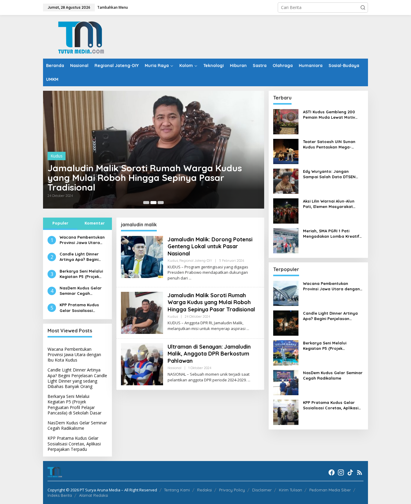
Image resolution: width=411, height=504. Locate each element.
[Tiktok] (350, 472)
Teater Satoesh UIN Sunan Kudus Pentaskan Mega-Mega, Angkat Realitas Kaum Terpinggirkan (332, 144)
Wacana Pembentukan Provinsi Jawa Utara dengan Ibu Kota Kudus (83, 240)
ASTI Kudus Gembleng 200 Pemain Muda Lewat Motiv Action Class (329, 114)
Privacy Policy (232, 489)
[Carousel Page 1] (146, 202)
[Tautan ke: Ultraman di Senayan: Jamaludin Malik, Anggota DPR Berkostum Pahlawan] (142, 364)
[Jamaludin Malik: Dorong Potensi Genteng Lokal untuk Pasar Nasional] (190, 278)
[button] (363, 7)
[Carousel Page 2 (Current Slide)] (153, 202)
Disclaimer (262, 489)
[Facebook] (331, 472)
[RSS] (359, 472)
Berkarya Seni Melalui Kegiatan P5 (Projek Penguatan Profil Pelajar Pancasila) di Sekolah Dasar (81, 274)
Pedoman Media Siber (330, 489)
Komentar (95, 223)
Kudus (57, 156)
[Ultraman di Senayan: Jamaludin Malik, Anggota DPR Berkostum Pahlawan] (249, 380)
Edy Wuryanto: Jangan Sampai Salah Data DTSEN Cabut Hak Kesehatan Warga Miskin (332, 174)
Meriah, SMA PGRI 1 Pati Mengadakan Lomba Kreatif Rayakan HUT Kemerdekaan (331, 233)
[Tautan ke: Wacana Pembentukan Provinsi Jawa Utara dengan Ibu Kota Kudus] (285, 293)
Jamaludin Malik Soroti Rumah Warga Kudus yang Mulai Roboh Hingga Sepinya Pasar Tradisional (145, 177)
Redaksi (204, 489)
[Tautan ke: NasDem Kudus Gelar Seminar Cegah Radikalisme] (285, 382)
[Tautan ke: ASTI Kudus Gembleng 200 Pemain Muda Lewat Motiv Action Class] (285, 121)
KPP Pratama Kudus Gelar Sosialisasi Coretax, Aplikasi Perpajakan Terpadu (80, 307)
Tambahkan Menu (112, 7)
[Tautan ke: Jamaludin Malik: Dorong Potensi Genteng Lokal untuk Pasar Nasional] (142, 256)
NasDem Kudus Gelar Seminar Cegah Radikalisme (81, 291)
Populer (60, 223)
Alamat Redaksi (93, 495)
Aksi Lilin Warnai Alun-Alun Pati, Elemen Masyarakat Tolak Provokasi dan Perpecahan (328, 204)
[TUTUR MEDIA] (80, 36)
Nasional (174, 368)
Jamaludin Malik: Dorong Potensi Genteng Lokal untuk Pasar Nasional (210, 246)
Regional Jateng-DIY (195, 260)
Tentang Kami (177, 489)
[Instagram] (341, 472)
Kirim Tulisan (290, 489)
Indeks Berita (60, 495)
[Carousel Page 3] (161, 202)
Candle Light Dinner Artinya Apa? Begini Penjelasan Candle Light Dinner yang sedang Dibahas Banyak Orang (79, 257)
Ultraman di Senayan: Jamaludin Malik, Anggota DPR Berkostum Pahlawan (209, 353)
